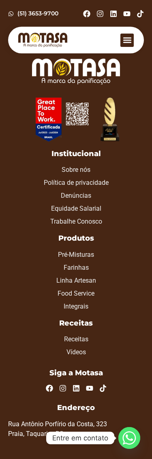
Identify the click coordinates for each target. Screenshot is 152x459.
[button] (127, 40)
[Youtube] (127, 13)
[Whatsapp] (129, 438)
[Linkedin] (113, 13)
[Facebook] (86, 13)
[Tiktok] (140, 13)
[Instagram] (100, 13)
